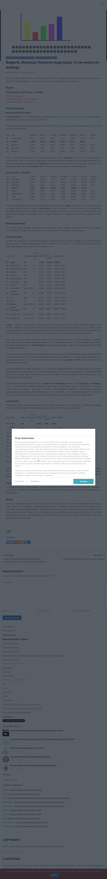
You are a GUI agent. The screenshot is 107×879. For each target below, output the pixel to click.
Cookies (27, 475)
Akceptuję (83, 481)
